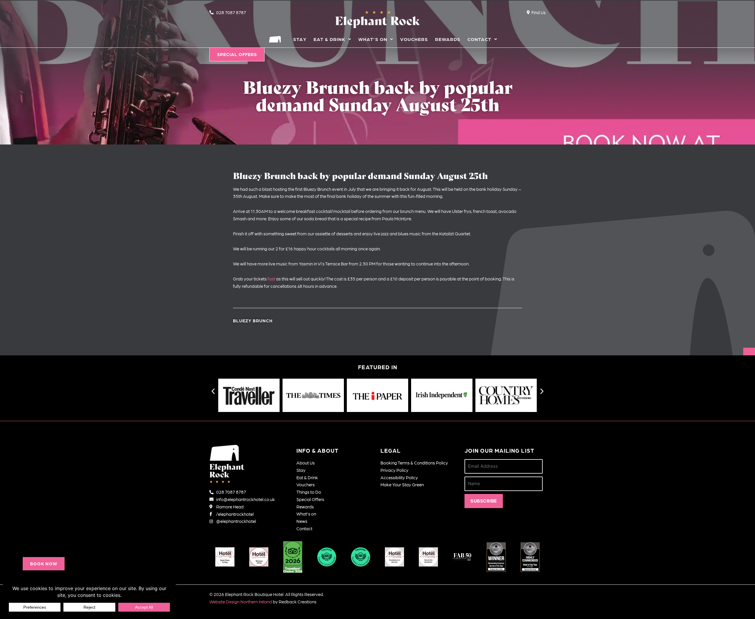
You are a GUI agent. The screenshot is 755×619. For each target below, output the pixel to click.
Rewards (447, 39)
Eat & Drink (329, 39)
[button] (44, 563)
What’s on (372, 39)
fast (271, 278)
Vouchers (414, 39)
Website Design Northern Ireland (240, 601)
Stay (299, 39)
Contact (479, 39)
